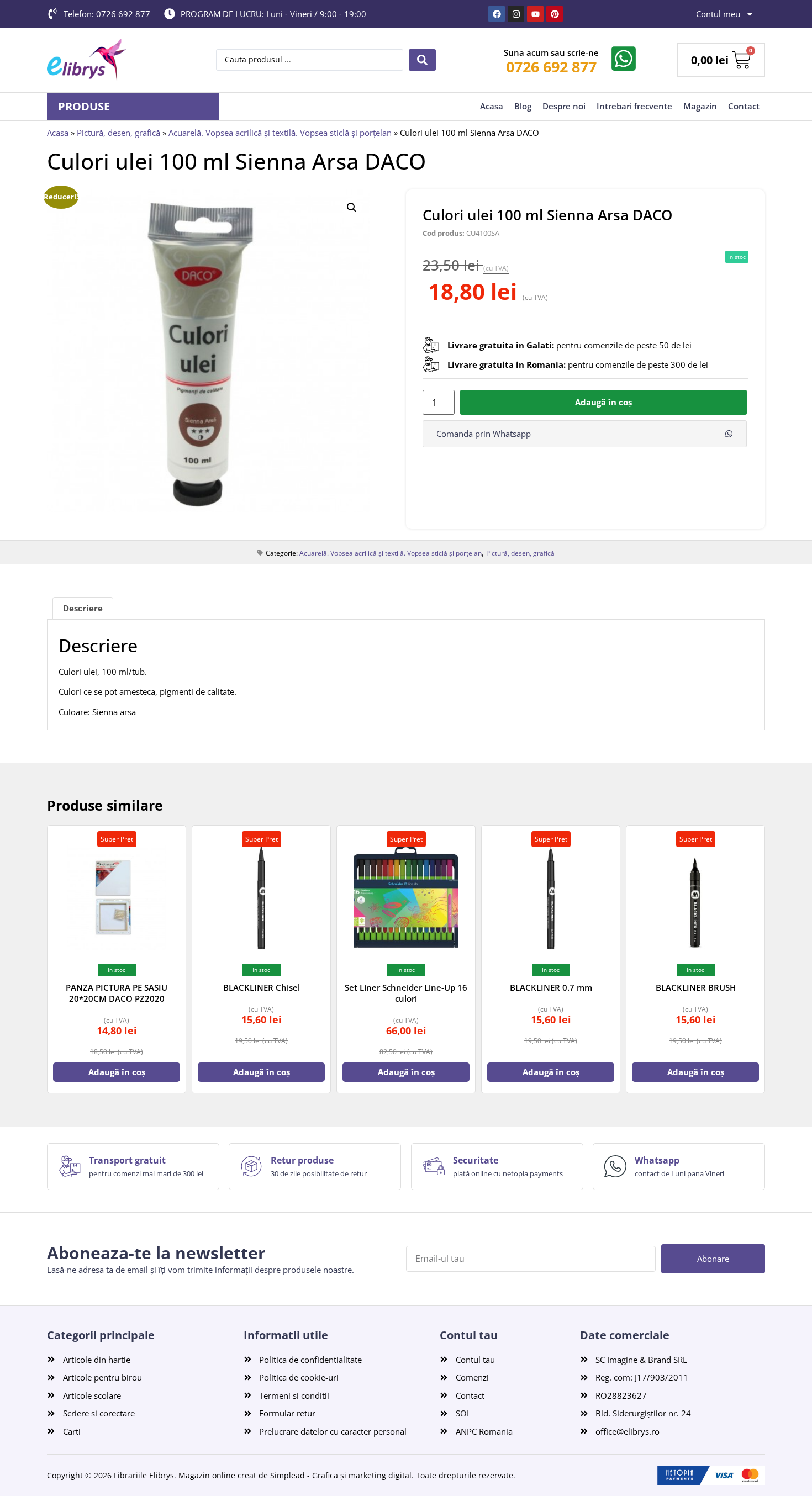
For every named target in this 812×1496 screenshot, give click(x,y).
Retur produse (302, 1160)
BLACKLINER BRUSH (696, 987)
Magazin (700, 106)
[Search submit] (422, 60)
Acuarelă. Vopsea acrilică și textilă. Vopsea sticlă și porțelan (280, 132)
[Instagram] (516, 14)
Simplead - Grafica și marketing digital (341, 1475)
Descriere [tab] (83, 608)
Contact (744, 106)
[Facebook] (496, 14)
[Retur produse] (251, 1166)
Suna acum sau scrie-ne (551, 52)
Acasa (491, 106)
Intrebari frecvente (634, 106)
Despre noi (564, 106)
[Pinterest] (554, 14)
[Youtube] (535, 14)
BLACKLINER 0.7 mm (551, 987)
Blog (522, 106)
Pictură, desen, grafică (118, 132)
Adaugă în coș (603, 402)
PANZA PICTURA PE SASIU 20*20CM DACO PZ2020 (116, 993)
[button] (352, 208)
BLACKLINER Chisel (261, 987)
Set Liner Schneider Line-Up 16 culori (406, 993)
